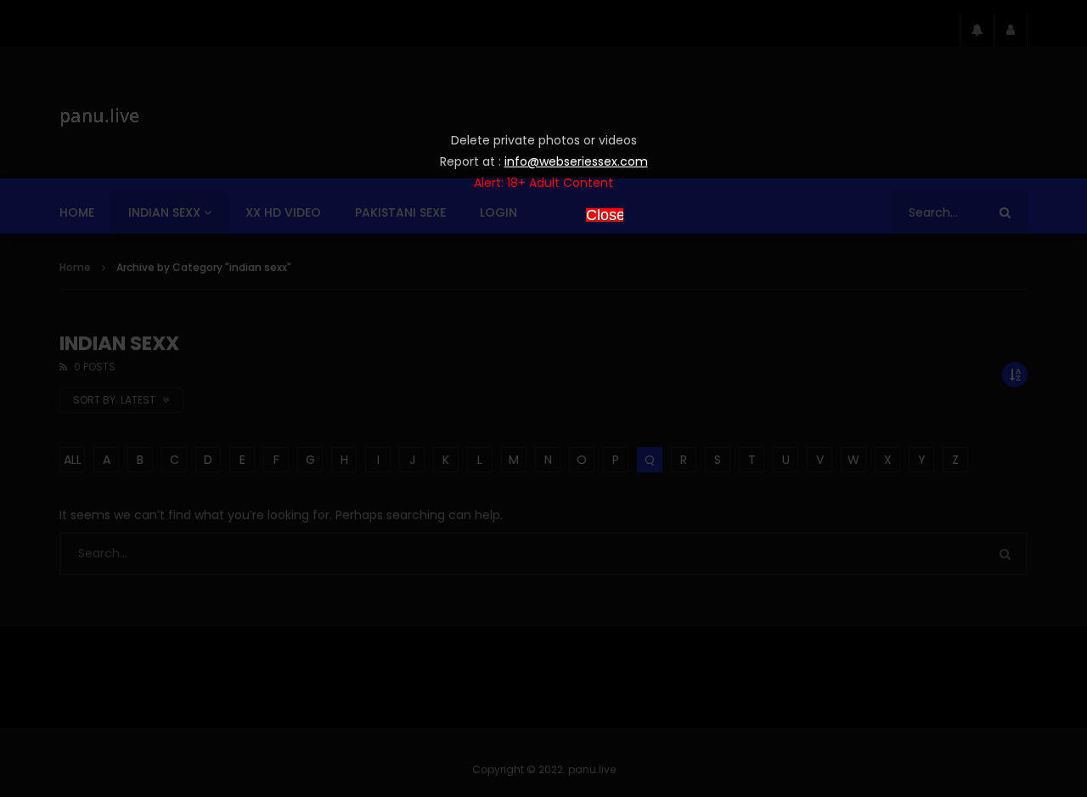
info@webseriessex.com (576, 161)
